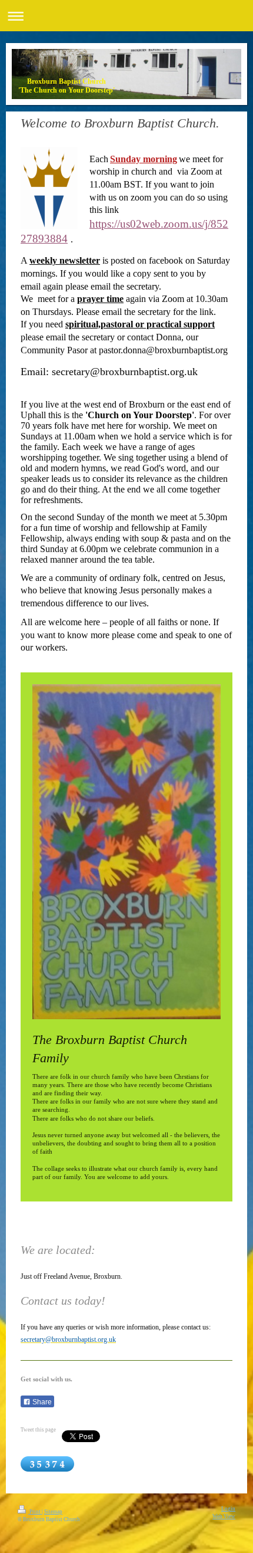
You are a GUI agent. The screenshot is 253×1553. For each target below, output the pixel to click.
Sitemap (53, 1512)
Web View (223, 1516)
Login (228, 1509)
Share (41, 1402)
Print (35, 1512)
